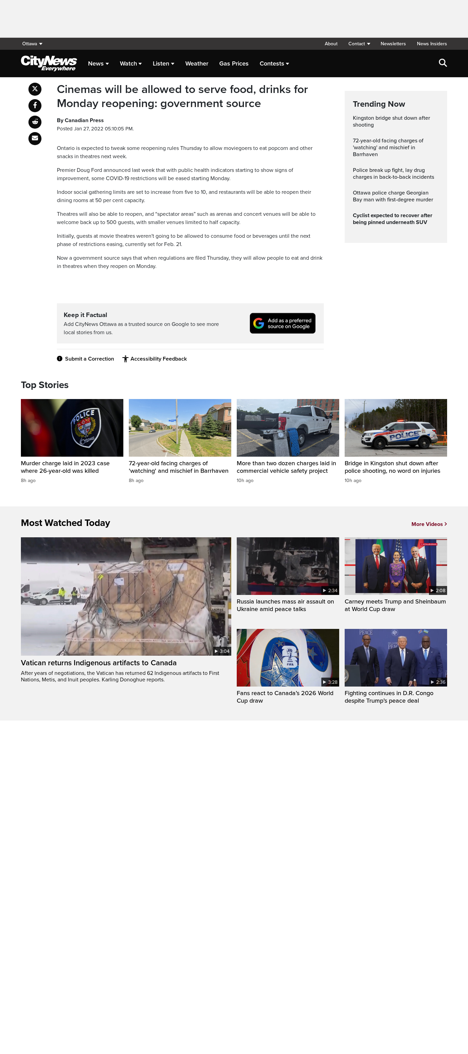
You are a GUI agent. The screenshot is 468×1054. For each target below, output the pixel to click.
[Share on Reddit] (34, 122)
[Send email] (34, 138)
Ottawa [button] (29, 44)
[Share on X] (34, 89)
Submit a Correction (89, 358)
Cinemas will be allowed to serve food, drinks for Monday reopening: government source (182, 96)
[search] (443, 63)
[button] (359, 44)
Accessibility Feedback (159, 358)
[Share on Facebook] (34, 105)
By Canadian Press (80, 120)
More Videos (427, 524)
